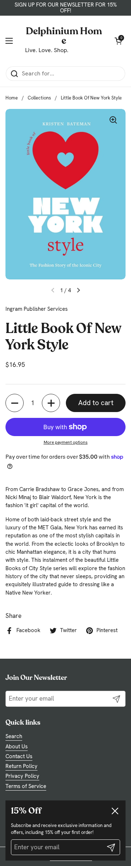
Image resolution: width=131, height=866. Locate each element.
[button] (14, 403)
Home (11, 98)
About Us (16, 746)
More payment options (66, 442)
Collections (39, 98)
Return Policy (21, 766)
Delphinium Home (64, 35)
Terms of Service (25, 786)
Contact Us (18, 756)
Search (13, 736)
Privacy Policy (22, 776)
